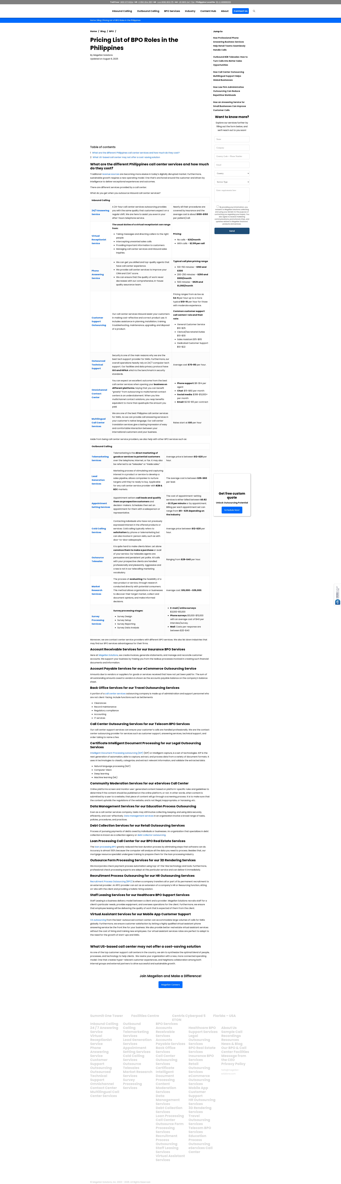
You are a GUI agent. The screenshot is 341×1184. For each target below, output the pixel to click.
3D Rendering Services (200, 1110)
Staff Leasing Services (167, 1150)
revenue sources (110, 174)
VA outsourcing (98, 919)
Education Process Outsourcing (199, 1140)
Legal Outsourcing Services (199, 1039)
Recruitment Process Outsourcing (166, 1140)
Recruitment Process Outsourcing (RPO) (111, 881)
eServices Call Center (200, 1150)
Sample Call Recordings (231, 1033)
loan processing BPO (105, 846)
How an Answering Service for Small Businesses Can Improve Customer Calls (229, 106)
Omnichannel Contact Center (103, 1085)
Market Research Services (137, 1073)
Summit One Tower (106, 1015)
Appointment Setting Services (137, 1049)
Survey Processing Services (132, 1083)
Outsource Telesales (132, 1065)
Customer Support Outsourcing (101, 1063)
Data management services (138, 815)
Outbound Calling (132, 1025)
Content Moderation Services (166, 1087)
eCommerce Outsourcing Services (199, 1079)
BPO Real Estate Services (202, 1049)
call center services (115, 693)
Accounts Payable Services (170, 1041)
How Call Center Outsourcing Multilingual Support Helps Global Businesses (228, 76)
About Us (229, 1027)
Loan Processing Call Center (170, 1118)
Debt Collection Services (169, 1110)
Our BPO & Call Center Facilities (235, 1049)
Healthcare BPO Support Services (203, 1029)
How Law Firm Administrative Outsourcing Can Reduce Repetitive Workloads (228, 91)
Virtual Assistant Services (170, 1158)
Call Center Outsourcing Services (166, 1059)
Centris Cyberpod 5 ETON (189, 1017)
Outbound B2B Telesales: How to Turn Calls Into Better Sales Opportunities (230, 61)
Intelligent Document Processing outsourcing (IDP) (117, 752)
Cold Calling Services (133, 1057)
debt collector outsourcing (151, 835)
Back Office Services (165, 1049)
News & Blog (232, 1043)
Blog (99, 20)
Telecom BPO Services (199, 1130)
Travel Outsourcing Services (199, 1120)
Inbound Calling (104, 1023)
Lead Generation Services (137, 1041)
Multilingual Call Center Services (104, 1094)
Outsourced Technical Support (100, 1075)
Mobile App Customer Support (198, 1092)
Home (93, 20)
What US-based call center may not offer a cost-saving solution (126, 157)
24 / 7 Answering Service (104, 1029)
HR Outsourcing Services (202, 1102)
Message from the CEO (233, 1057)
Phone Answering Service (99, 1051)
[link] (100, 1006)
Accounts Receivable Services (165, 1031)
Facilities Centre (145, 1015)
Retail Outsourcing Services (199, 1067)
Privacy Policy (233, 1063)
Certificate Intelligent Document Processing (165, 1073)
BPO (111, 31)
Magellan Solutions (108, 655)
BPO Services (167, 1023)
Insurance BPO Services (201, 1057)
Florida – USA (224, 1015)
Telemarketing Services (136, 1033)
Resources (230, 1039)
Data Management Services (168, 1100)
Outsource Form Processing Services (170, 1128)
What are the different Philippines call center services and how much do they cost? (136, 152)
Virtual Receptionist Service (101, 1039)
